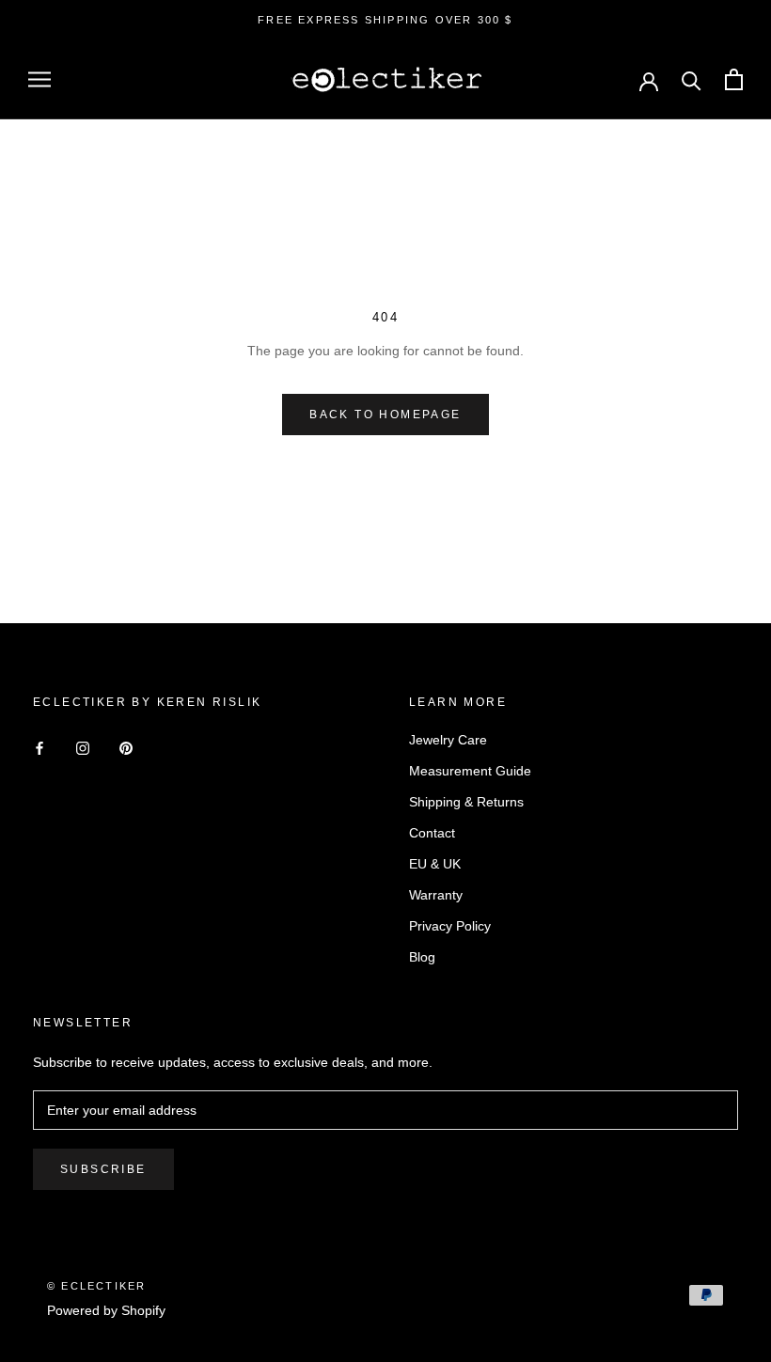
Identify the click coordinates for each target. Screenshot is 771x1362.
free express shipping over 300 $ (385, 19)
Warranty (436, 894)
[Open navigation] (39, 79)
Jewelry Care (448, 739)
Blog (422, 956)
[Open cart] (734, 79)
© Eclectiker (96, 1286)
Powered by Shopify (106, 1310)
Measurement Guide (470, 770)
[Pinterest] (126, 747)
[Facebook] (39, 747)
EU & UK (435, 863)
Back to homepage (385, 414)
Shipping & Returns (466, 801)
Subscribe (103, 1169)
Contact (432, 832)
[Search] (691, 79)
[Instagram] (82, 747)
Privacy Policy (450, 925)
